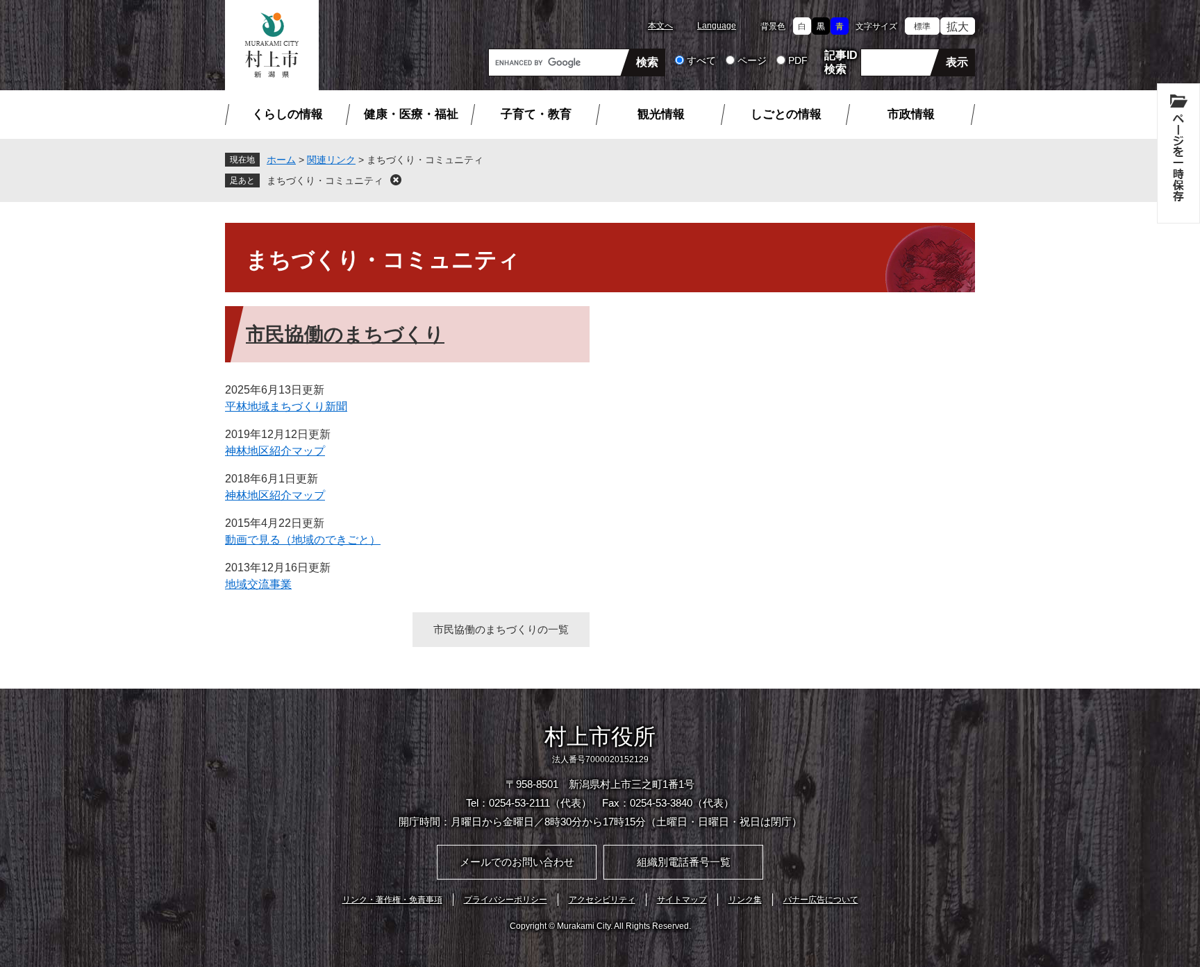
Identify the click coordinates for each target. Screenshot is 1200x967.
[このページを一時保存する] (1178, 153)
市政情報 (911, 114)
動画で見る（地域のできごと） (303, 540)
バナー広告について (820, 900)
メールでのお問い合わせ (517, 862)
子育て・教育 (536, 114)
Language (716, 26)
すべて (701, 60)
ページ (752, 60)
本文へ (660, 26)
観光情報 (661, 114)
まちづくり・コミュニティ (325, 180)
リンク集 (745, 900)
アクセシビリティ (602, 900)
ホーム (281, 159)
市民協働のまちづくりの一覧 (501, 629)
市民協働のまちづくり (345, 334)
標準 (922, 26)
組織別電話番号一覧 (684, 862)
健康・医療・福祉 (411, 114)
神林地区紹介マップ (275, 451)
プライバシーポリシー (505, 900)
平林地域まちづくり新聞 (286, 406)
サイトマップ (682, 900)
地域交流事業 (258, 584)
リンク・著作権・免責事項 (392, 900)
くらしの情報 (287, 114)
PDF (798, 60)
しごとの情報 (786, 114)
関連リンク (331, 159)
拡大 (958, 27)
